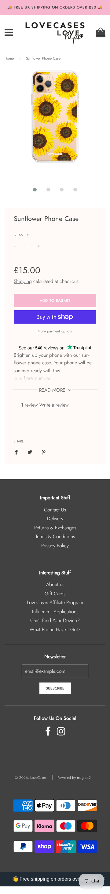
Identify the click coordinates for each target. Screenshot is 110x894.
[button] (35, 189)
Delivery (55, 518)
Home (9, 58)
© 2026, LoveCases (30, 777)
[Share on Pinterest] (44, 451)
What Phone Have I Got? (55, 629)
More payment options (55, 331)
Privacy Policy (55, 545)
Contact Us (55, 509)
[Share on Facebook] (18, 451)
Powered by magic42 (74, 777)
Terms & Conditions (55, 536)
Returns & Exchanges (55, 527)
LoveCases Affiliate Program (55, 602)
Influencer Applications (55, 611)
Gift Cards (55, 593)
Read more (53, 390)
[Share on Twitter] (30, 451)
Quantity (21, 234)
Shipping (23, 281)
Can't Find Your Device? (55, 620)
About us (55, 584)
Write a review (54, 404)
